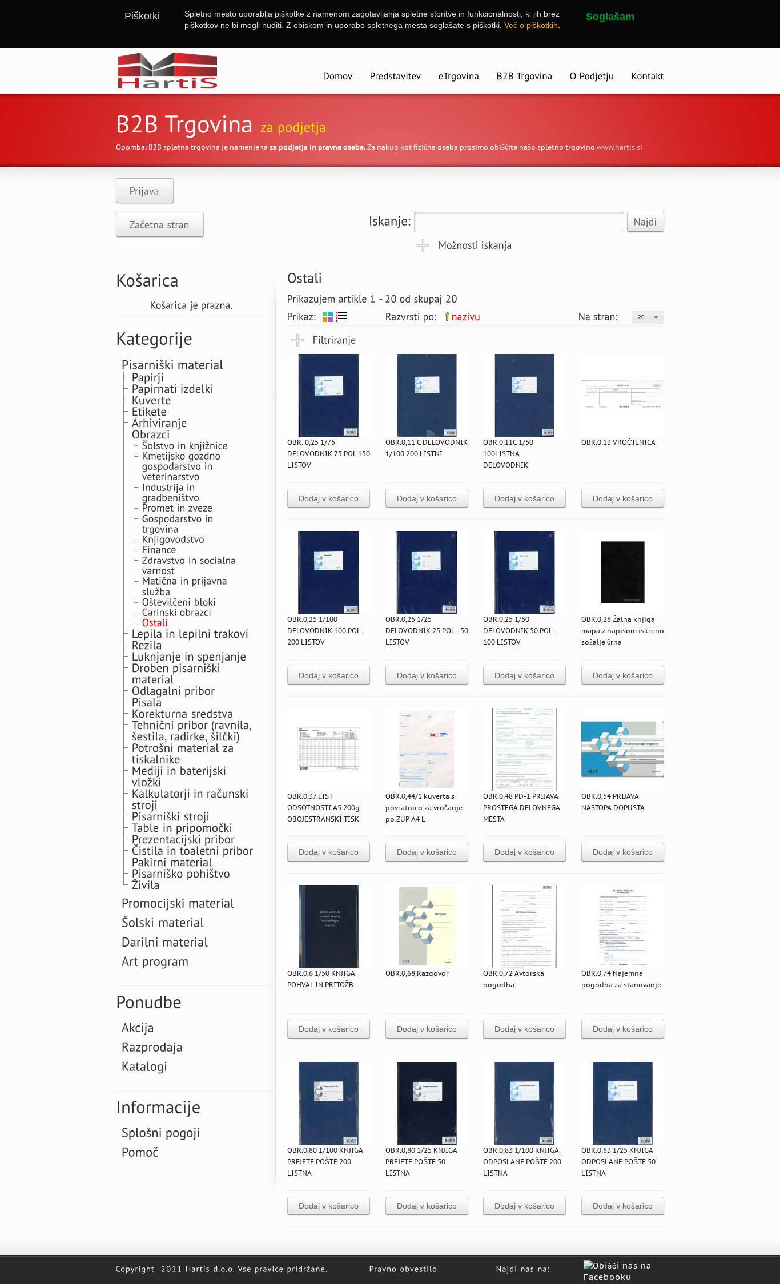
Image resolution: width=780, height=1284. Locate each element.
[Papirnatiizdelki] (173, 388)
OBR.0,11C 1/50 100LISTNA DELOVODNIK (508, 453)
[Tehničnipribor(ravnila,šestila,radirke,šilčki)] (193, 730)
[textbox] (519, 222)
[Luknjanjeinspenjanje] (189, 656)
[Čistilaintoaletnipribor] (193, 850)
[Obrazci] (151, 433)
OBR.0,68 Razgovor (417, 973)
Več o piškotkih (531, 25)
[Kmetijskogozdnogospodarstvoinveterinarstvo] (183, 466)
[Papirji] (148, 376)
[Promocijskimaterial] (178, 902)
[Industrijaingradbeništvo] (171, 491)
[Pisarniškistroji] (171, 815)
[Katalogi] (145, 1066)
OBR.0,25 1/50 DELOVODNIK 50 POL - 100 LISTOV (519, 630)
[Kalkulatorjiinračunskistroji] (192, 799)
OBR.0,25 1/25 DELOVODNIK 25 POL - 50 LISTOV (426, 630)
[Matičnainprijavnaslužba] (186, 585)
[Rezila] (147, 644)
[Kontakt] (648, 76)
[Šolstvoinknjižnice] (185, 444)
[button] (648, 317)
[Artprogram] (155, 960)
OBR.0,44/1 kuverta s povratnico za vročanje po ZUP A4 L (424, 807)
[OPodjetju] (592, 76)
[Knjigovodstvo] (173, 538)
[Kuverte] (151, 399)
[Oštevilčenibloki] (179, 601)
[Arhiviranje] (159, 422)
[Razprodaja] (152, 1046)
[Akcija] (138, 1027)
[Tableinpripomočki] (182, 827)
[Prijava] (145, 190)
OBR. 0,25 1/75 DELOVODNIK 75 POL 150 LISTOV (328, 453)
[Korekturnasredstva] (183, 713)
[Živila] (146, 884)
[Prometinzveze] (177, 507)
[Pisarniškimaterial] (173, 364)
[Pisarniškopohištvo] (181, 873)
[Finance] (159, 549)
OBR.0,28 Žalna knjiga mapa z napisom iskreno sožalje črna (622, 630)
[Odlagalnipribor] (173, 690)
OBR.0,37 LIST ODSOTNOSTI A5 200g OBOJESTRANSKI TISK (323, 807)
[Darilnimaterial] (165, 941)
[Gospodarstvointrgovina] (179, 522)
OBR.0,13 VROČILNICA (618, 442)
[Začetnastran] (160, 224)
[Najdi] (645, 222)
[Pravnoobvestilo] (403, 1268)
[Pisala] (147, 701)
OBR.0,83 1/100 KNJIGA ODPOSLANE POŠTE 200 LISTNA (522, 1161)
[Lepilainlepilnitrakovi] (190, 633)
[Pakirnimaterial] (172, 861)
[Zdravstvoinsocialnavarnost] (190, 564)
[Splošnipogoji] (161, 1132)
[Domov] (338, 76)
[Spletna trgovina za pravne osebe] (524, 76)
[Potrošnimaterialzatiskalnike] (185, 753)
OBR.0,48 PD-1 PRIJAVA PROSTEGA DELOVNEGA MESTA (521, 807)
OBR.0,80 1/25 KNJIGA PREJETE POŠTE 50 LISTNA (421, 1161)
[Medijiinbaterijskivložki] (181, 776)
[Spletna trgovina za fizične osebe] (459, 76)
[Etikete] (149, 411)
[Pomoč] (140, 1152)
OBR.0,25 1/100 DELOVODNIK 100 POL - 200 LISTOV (325, 630)
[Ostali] (155, 622)
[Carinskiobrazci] (177, 611)
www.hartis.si (619, 147)
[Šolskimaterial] (163, 921)
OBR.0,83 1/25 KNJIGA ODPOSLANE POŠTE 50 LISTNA (618, 1161)
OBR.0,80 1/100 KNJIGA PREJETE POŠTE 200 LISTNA (325, 1161)
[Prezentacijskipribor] (183, 838)
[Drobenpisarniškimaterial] (178, 673)
